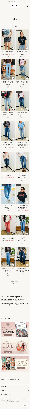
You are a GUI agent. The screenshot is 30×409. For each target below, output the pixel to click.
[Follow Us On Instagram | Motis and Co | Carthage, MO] (15, 364)
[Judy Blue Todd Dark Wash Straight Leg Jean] (22, 257)
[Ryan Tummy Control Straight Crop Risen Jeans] (22, 69)
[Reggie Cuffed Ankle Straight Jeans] (22, 162)
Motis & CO (11, 399)
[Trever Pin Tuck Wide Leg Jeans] (8, 257)
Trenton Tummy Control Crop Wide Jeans (8, 144)
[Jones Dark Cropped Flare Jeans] (8, 162)
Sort (16, 26)
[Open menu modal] (2, 5)
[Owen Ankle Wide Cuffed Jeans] (22, 101)
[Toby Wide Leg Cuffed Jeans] (22, 225)
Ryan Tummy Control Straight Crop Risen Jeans (22, 83)
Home (2, 14)
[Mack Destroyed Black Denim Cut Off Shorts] (8, 39)
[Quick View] (13, 48)
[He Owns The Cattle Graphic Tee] (22, 39)
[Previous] (5, 1)
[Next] (24, 1)
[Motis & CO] (15, 5)
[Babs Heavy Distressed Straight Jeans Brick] (8, 225)
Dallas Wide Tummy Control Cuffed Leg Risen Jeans (7, 83)
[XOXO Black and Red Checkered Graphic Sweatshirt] (22, 194)
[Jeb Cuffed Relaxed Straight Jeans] (8, 194)
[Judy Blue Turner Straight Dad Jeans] (8, 101)
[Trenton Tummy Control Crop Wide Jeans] (8, 131)
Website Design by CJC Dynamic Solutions (10, 401)
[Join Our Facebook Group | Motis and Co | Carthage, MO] (15, 329)
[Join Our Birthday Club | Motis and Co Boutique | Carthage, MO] (15, 346)
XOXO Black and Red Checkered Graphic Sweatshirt (22, 207)
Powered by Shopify (5, 403)
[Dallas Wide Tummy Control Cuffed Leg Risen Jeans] (8, 69)
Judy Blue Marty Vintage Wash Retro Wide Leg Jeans (22, 144)
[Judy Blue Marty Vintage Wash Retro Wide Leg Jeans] (22, 131)
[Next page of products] (19, 280)
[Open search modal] (24, 5)
